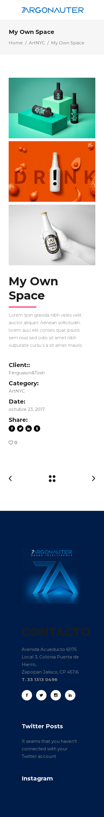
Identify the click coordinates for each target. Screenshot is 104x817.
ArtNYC (37, 43)
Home (16, 43)
